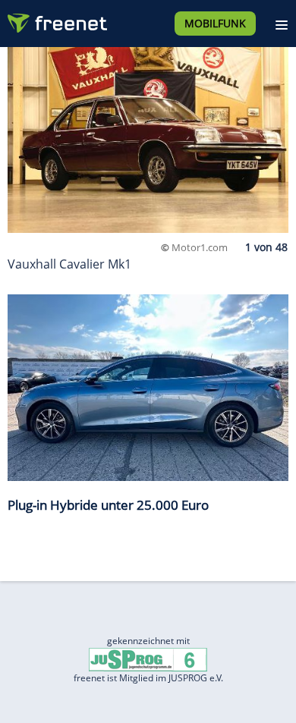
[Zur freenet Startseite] (56, 20)
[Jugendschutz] (148, 658)
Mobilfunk (215, 23)
